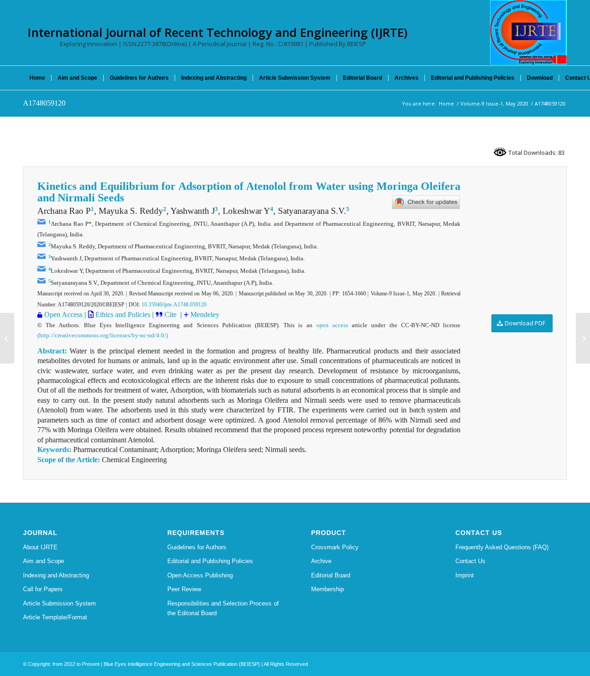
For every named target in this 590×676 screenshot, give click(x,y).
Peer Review (184, 589)
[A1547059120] (7, 338)
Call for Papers (43, 589)
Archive (321, 561)
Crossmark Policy (335, 547)
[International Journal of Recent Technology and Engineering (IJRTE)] (528, 32)
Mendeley (204, 314)
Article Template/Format (55, 617)
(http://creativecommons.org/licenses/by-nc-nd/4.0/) (102, 335)
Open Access (63, 314)
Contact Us (470, 561)
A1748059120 (44, 103)
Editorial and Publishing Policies (210, 561)
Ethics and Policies (122, 314)
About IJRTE (40, 547)
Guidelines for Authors (196, 547)
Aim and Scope (43, 561)
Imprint (464, 575)
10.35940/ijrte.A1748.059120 (174, 304)
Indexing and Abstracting (56, 575)
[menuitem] (37, 77)
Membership (327, 589)
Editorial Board (330, 575)
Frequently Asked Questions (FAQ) (502, 547)
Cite (171, 314)
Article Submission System (59, 603)
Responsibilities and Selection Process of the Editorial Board (223, 608)
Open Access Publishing (200, 575)
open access (332, 325)
